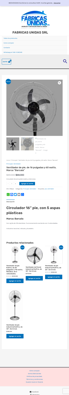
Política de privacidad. (34, 376)
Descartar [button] (57, 3)
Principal (14, 160)
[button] (65, 62)
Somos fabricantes (34, 373)
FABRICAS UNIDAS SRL (30, 32)
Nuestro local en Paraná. (34, 382)
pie (46, 189)
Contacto (7, 47)
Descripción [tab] (10, 201)
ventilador (50, 189)
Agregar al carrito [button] (15, 281)
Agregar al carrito (27, 183)
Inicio (8, 160)
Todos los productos (10, 38)
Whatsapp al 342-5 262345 (13, 52)
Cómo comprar (34, 371)
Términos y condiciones (34, 379)
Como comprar (9, 43)
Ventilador (17, 164)
